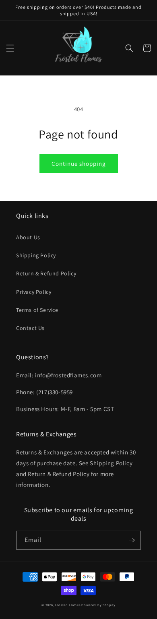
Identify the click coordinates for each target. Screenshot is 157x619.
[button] (10, 48)
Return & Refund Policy (46, 273)
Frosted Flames (68, 605)
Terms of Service (37, 310)
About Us (28, 237)
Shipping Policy (36, 255)
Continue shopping (79, 163)
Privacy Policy (33, 291)
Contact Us (30, 328)
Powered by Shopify (98, 605)
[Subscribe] (131, 540)
